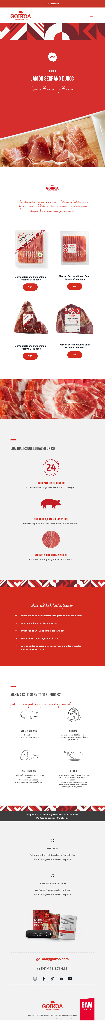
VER (30, 287)
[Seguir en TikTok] (52, 978)
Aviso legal (48, 814)
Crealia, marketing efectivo (65, 1019)
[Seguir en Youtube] (70, 978)
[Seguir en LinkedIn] (61, 978)
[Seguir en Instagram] (35, 978)
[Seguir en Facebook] (44, 978)
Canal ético (62, 818)
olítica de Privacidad (67, 814)
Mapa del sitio (34, 814)
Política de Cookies (46, 818)
